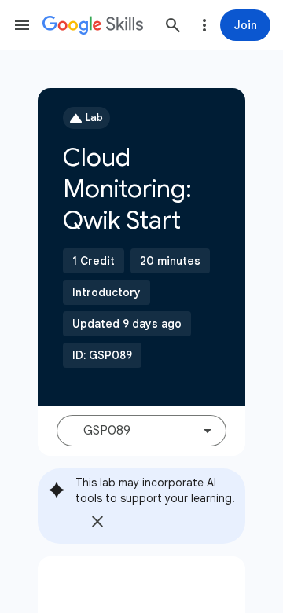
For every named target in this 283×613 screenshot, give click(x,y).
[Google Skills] (93, 25)
